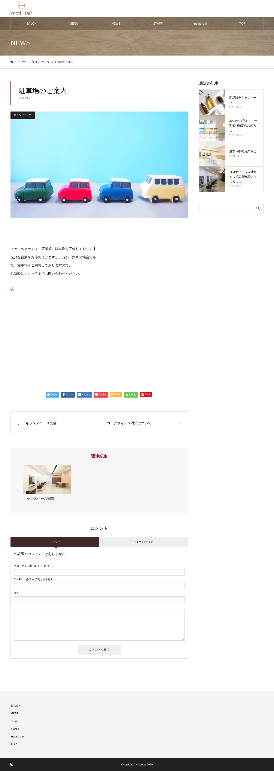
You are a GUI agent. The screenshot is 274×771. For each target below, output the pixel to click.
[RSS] (11, 764)
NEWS (116, 23)
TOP (242, 23)
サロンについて (23, 115)
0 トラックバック (144, 541)
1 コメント (55, 541)
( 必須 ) (32, 565)
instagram (200, 23)
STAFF (158, 23)
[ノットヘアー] (21, 8)
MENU (73, 23)
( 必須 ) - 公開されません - (34, 579)
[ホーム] (11, 61)
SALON (32, 23)
